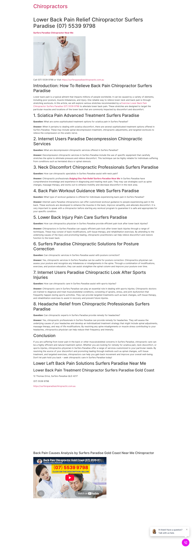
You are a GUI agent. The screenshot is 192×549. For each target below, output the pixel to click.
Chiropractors (50, 6)
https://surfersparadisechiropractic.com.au (83, 79)
